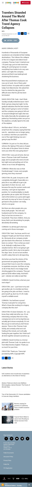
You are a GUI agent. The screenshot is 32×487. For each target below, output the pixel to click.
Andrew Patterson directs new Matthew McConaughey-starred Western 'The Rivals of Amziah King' (16, 385)
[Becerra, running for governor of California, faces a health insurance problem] (7, 406)
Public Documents (9, 453)
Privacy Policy (7, 460)
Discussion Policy (8, 456)
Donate (26, 2)
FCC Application (8, 468)
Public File (6, 464)
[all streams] (29, 485)
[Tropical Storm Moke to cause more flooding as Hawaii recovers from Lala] (7, 420)
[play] (3, 485)
